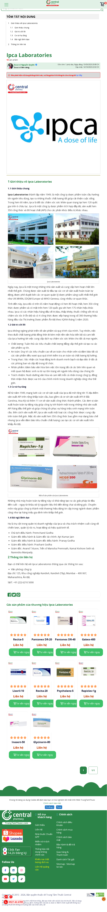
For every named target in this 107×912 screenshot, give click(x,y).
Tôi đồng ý (49, 807)
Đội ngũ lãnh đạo (22, 39)
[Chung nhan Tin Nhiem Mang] (90, 895)
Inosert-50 (18, 742)
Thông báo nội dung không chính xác (42, 851)
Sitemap (60, 863)
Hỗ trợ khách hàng (45, 816)
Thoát (59, 807)
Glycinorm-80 (41, 742)
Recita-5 (18, 639)
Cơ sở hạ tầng (21, 35)
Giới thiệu (40, 824)
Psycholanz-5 (65, 691)
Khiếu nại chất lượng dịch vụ (42, 861)
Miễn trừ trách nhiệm (42, 843)
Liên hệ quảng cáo (42, 868)
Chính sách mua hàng (64, 831)
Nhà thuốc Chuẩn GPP (43, 835)
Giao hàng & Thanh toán (62, 853)
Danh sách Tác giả (65, 859)
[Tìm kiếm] (101, 10)
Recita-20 (42, 691)
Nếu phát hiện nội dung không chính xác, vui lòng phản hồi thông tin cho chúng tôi (46, 75)
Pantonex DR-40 (65, 639)
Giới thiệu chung (22, 27)
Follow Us (8, 862)
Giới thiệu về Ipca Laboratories (24, 23)
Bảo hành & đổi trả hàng (65, 846)
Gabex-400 (88, 639)
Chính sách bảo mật (52, 803)
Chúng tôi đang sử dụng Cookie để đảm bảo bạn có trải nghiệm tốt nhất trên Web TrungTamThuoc (52, 801)
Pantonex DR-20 (42, 639)
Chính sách (65, 814)
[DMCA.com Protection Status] (100, 895)
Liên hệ (38, 829)
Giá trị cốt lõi (20, 31)
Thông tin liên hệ (18, 44)
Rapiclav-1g (88, 691)
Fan (14, 849)
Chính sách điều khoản (64, 824)
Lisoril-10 (18, 691)
